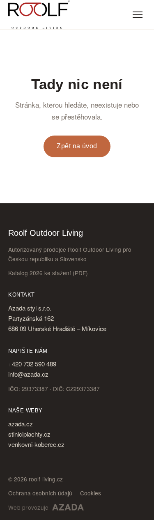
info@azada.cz (28, 374)
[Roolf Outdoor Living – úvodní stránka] (39, 15)
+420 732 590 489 (32, 363)
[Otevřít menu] (137, 14)
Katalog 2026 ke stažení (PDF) (48, 273)
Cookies (90, 493)
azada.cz (20, 423)
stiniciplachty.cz (29, 434)
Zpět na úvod (77, 146)
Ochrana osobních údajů (40, 493)
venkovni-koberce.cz (36, 444)
